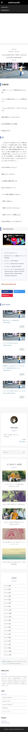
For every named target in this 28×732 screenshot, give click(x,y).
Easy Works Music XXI (9, 284)
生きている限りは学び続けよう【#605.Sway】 (14, 504)
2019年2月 (6, 644)
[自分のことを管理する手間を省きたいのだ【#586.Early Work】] (14, 514)
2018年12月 (6, 651)
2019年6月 (6, 630)
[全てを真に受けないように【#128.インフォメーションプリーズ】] (14, 534)
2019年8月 (6, 623)
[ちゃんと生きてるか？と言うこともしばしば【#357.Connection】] (14, 71)
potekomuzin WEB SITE (7, 697)
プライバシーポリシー (6, 711)
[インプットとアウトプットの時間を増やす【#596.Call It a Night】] (14, 476)
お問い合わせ (22, 441)
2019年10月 (6, 616)
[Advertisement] (14, 28)
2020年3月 (6, 599)
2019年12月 (6, 610)
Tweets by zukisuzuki (5, 722)
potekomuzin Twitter (6, 701)
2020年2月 (6, 603)
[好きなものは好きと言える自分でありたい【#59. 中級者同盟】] (14, 554)
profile (23, 439)
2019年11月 (6, 613)
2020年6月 (6, 589)
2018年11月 (6, 654)
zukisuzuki (14, 60)
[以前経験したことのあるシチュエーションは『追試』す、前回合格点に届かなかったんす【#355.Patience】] (14, 359)
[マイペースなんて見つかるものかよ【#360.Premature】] (14, 337)
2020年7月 (6, 585)
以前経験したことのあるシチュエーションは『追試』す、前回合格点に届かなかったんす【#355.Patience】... (13, 368)
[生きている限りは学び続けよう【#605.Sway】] (14, 496)
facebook (6, 291)
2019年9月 (6, 620)
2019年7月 (6, 627)
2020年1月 (6, 606)
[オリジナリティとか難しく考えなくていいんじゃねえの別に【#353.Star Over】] (14, 384)
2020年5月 (6, 592)
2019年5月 (6, 634)
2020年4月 (6, 596)
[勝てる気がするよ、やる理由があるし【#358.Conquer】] (14, 314)
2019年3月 (6, 641)
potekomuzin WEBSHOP (7, 704)
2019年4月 (6, 637)
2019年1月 (6, 648)
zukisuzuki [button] (4, 7)
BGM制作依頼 (5, 708)
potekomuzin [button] (5, 10)
